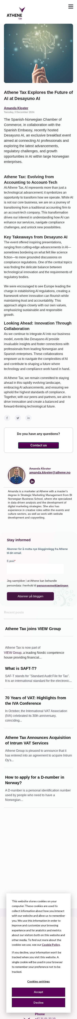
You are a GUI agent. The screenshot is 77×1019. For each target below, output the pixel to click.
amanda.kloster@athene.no (49, 472)
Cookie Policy (51, 944)
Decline (38, 1002)
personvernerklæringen (52, 585)
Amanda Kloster (16, 108)
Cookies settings (38, 981)
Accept (38, 992)
